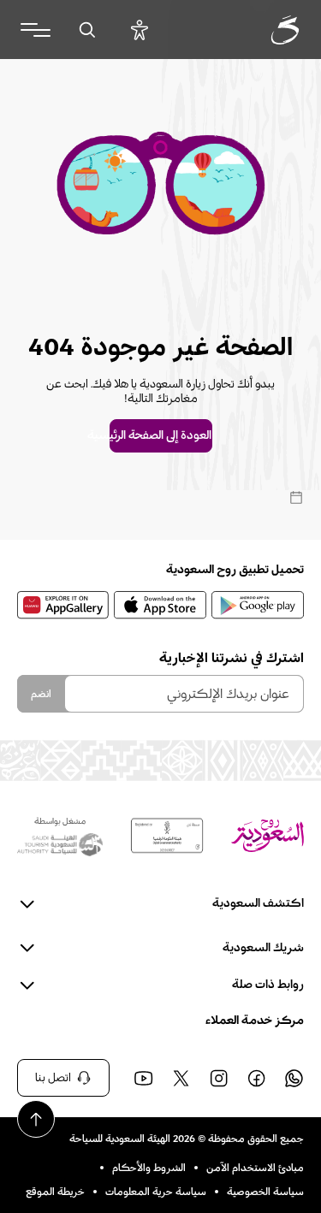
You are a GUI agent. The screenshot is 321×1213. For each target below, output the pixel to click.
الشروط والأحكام (149, 1168)
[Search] (87, 29)
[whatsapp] (293, 1078)
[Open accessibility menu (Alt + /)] (139, 29)
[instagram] (218, 1078)
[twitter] (180, 1078)
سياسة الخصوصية (265, 1191)
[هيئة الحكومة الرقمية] (167, 836)
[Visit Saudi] (268, 836)
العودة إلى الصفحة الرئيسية (160, 435)
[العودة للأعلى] (36, 1119)
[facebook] (256, 1078)
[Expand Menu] (36, 30)
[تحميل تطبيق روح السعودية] (257, 605)
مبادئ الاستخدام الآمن (255, 1168)
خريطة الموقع (55, 1191)
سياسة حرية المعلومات (155, 1191)
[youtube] (143, 1078)
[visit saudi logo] (266, 29)
